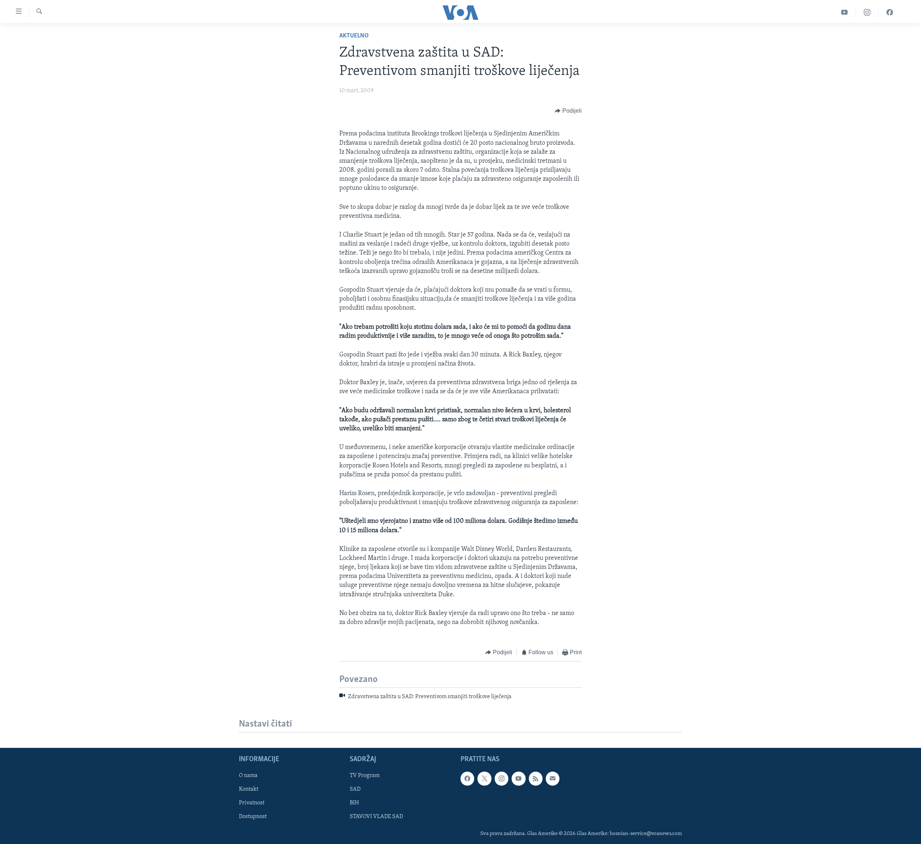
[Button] (568, 111)
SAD (355, 789)
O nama (248, 775)
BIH (354, 803)
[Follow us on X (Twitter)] (484, 778)
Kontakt (248, 789)
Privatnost (251, 803)
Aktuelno (354, 36)
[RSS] (536, 778)
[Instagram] (867, 12)
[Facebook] (890, 12)
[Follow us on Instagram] (501, 778)
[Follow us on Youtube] (518, 778)
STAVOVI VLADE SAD (376, 817)
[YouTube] (844, 12)
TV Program (365, 775)
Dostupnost (253, 817)
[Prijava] (552, 778)
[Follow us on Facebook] (467, 778)
